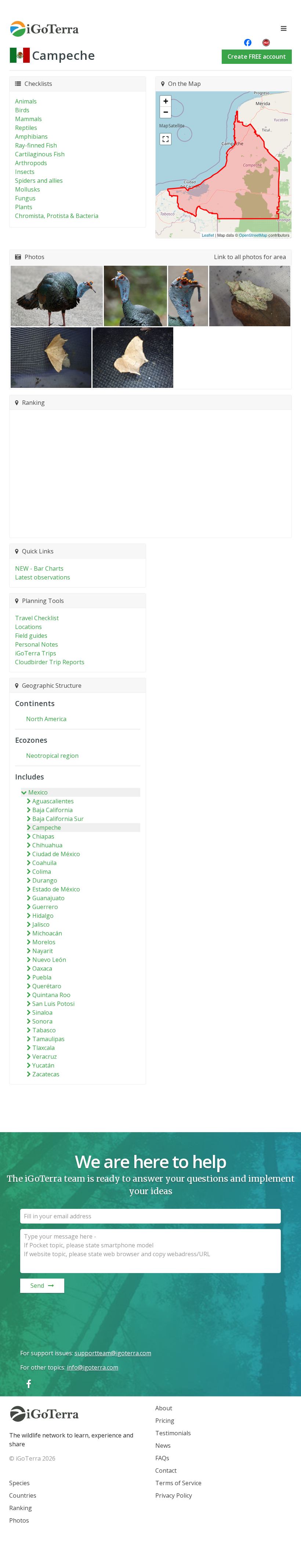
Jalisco (41, 924)
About (163, 1408)
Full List (147, 528)
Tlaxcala (43, 1048)
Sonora (42, 1021)
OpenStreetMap (253, 235)
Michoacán (47, 933)
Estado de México (56, 889)
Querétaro (46, 986)
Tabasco (44, 1030)
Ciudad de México (56, 854)
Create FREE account (257, 56)
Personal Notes (36, 644)
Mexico (38, 792)
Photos (19, 1520)
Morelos (43, 942)
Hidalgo (43, 916)
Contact (166, 1470)
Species (19, 1483)
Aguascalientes (53, 801)
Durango (44, 880)
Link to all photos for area (250, 257)
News (163, 1446)
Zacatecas (45, 1074)
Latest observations (42, 577)
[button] (57, 296)
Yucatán (43, 1065)
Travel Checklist (37, 618)
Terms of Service (178, 1483)
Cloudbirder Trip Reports (49, 662)
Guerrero (45, 907)
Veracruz (44, 1057)
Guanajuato (48, 898)
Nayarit (42, 951)
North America (46, 719)
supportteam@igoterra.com (113, 1353)
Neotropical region (52, 756)
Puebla (41, 977)
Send (37, 1286)
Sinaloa (42, 1012)
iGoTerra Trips (35, 653)
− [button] (165, 112)
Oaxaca (42, 968)
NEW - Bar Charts (39, 568)
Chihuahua (47, 845)
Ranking (20, 1508)
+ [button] (165, 101)
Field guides (31, 636)
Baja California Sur (58, 819)
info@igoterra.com (92, 1367)
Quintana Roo (51, 995)
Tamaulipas (48, 1039)
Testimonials (173, 1433)
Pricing (164, 1421)
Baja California (52, 810)
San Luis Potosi (53, 1004)
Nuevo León (49, 960)
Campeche (46, 828)
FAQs (162, 1458)
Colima (41, 872)
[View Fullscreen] (165, 139)
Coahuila (44, 863)
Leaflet (208, 235)
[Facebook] (28, 1384)
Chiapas (43, 836)
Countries (22, 1495)
